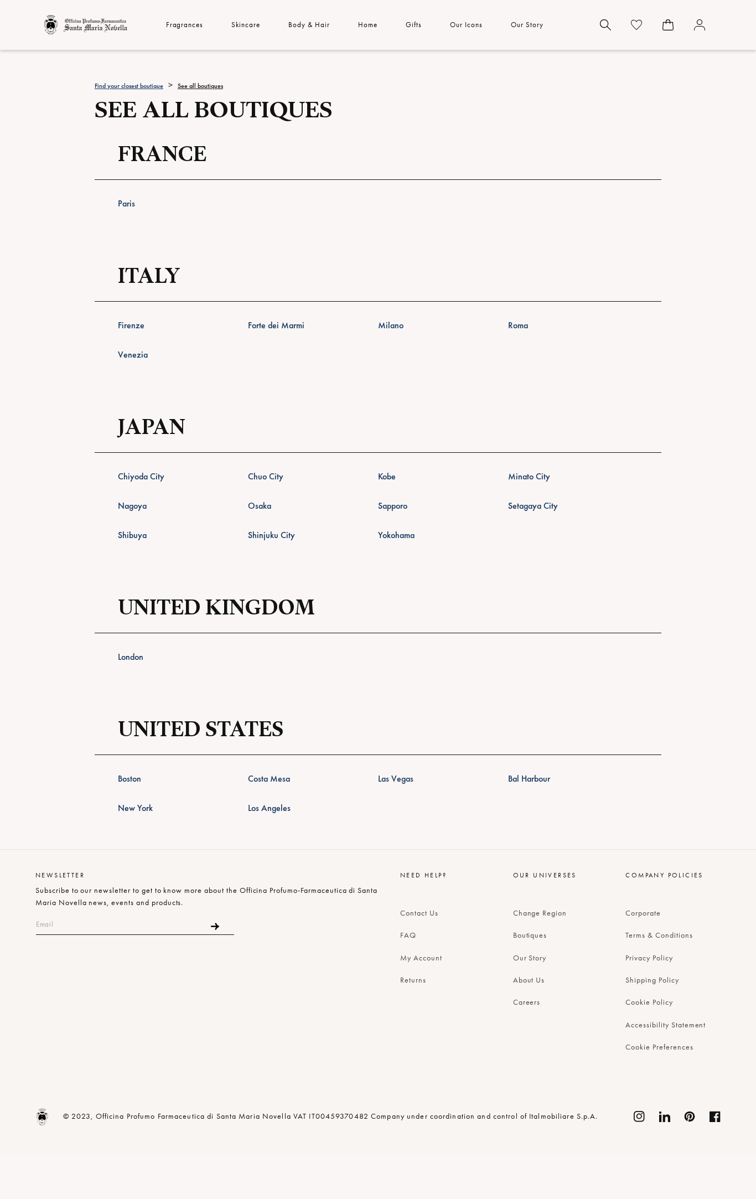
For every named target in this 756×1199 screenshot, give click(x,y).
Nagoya (132, 505)
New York (135, 808)
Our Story (530, 958)
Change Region (540, 913)
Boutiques (530, 935)
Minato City (529, 476)
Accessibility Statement (665, 1025)
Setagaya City (533, 505)
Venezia (133, 354)
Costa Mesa (269, 778)
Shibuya (132, 535)
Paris (126, 203)
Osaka (259, 505)
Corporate (643, 913)
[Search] (605, 25)
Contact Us (419, 913)
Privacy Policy (648, 958)
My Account (421, 958)
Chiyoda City (141, 476)
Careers (527, 1002)
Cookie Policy (648, 1002)
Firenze (131, 325)
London (130, 657)
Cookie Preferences (659, 1047)
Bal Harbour (529, 778)
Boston (129, 778)
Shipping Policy (652, 980)
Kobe (387, 476)
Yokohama (396, 535)
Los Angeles (269, 808)
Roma (518, 325)
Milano (390, 325)
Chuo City (265, 476)
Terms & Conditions (658, 935)
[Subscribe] (215, 926)
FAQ (408, 935)
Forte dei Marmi (276, 325)
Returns (413, 980)
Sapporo (392, 505)
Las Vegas (395, 778)
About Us (529, 980)
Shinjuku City (271, 535)
